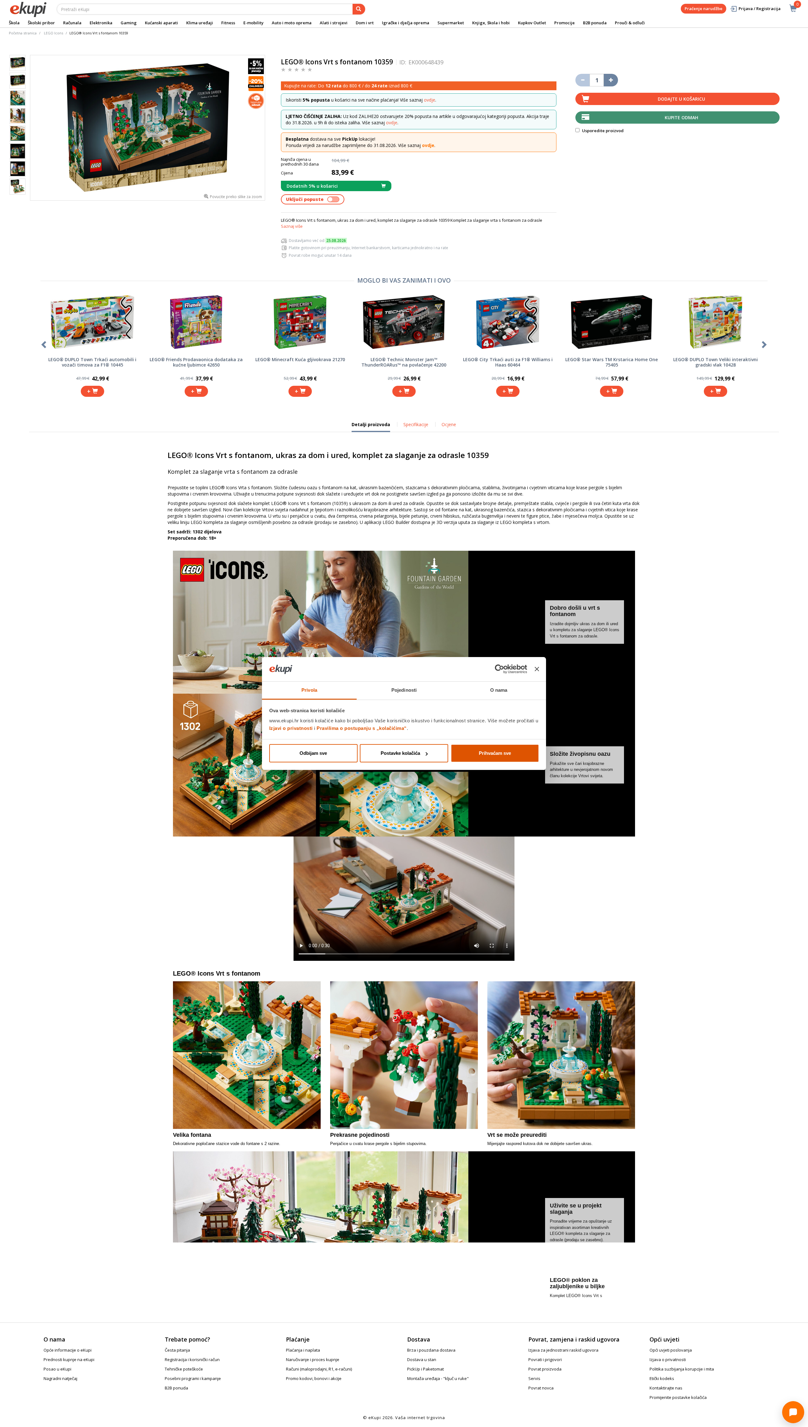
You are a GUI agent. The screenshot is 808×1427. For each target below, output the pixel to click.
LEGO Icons (53, 33)
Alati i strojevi (334, 23)
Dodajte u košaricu (681, 99)
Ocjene (449, 424)
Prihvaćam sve (495, 753)
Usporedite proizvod (602, 130)
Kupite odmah (681, 117)
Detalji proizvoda (371, 426)
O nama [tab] (499, 690)
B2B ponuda (595, 23)
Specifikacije (415, 424)
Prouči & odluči (630, 23)
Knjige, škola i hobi (491, 23)
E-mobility (253, 23)
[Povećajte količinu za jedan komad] (611, 80)
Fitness (228, 23)
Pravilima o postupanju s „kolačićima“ (362, 728)
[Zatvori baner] (537, 669)
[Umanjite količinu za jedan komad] (582, 80)
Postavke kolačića (400, 753)
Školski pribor (41, 23)
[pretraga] (359, 9)
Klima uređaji (199, 23)
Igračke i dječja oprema (405, 23)
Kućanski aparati (161, 23)
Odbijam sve (313, 753)
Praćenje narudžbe (703, 8)
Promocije (564, 23)
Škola (14, 23)
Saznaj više (292, 226)
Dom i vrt (365, 23)
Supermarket (450, 23)
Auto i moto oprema (292, 23)
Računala (72, 23)
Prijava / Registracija (760, 8)
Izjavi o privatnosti (291, 728)
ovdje (429, 100)
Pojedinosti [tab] (404, 690)
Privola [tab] (309, 690)
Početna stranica (23, 33)
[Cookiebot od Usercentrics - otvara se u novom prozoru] (499, 669)
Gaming (129, 23)
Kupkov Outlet (532, 23)
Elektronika (101, 23)
